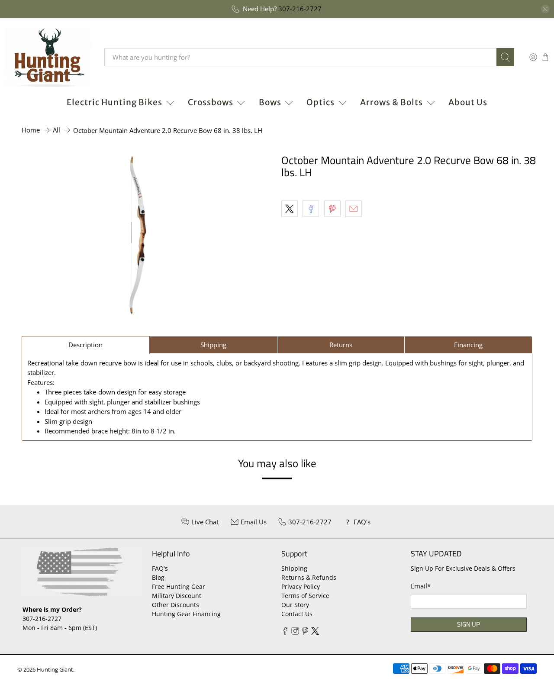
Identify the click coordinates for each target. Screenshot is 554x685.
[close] (545, 9)
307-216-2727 (300, 8)
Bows (270, 102)
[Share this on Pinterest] (332, 208)
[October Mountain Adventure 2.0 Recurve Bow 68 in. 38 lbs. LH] (138, 236)
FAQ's (160, 568)
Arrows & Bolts (391, 102)
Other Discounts (175, 605)
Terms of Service (305, 595)
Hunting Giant (55, 669)
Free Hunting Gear (178, 586)
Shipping (294, 568)
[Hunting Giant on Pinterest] (305, 632)
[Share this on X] (289, 208)
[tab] (86, 345)
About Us (467, 102)
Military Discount (176, 595)
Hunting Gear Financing (186, 614)
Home (31, 130)
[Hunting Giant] (48, 57)
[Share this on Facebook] (311, 208)
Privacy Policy (300, 586)
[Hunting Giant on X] (315, 632)
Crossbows (210, 102)
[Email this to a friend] (353, 208)
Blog (158, 577)
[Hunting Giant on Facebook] (285, 632)
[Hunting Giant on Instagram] (295, 632)
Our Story (295, 605)
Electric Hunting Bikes (114, 102)
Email (421, 586)
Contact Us (296, 614)
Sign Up (468, 624)
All (56, 130)
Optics (320, 102)
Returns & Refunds (308, 577)
